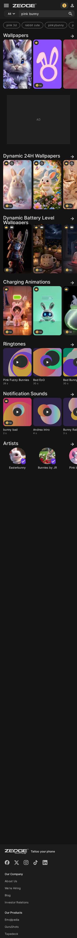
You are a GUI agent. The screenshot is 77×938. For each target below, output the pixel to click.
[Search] (70, 14)
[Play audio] (17, 362)
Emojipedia (12, 919)
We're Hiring (13, 888)
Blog (8, 895)
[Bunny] (17, 64)
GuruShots (12, 926)
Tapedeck (11, 933)
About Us (11, 881)
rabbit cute (32, 25)
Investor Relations (17, 902)
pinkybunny (56, 25)
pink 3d (12, 25)
